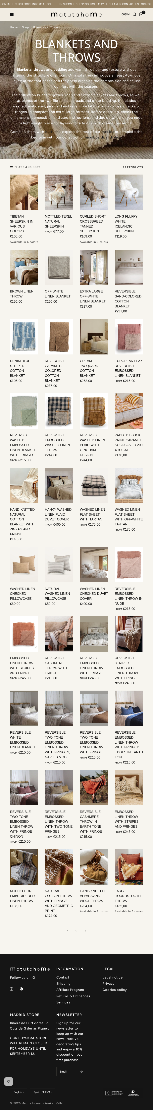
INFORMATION (70, 969)
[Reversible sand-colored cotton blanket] (129, 267)
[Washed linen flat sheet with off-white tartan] (129, 485)
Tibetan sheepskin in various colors (21, 224)
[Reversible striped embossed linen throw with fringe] (129, 634)
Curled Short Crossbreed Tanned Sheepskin (93, 224)
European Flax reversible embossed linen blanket (128, 368)
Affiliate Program (70, 990)
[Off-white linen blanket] (59, 267)
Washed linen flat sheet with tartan (92, 514)
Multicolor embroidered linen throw (22, 896)
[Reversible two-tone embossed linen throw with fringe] (94, 708)
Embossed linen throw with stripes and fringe (22, 665)
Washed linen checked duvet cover (94, 594)
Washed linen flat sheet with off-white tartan (129, 517)
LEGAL (108, 969)
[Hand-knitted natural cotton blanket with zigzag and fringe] (24, 485)
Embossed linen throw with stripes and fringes (126, 819)
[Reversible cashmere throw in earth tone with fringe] (94, 787)
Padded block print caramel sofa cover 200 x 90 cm (128, 442)
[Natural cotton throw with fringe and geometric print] (59, 867)
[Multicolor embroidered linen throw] (24, 867)
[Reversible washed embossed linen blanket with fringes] (24, 411)
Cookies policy (115, 990)
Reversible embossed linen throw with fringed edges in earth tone (129, 745)
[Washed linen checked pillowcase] (24, 564)
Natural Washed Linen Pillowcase (57, 594)
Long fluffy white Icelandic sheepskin (126, 224)
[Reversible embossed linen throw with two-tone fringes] (59, 787)
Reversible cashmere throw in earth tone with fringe (91, 821)
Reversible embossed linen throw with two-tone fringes (59, 821)
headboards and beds (103, 137)
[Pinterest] (24, 988)
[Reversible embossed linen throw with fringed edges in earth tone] (129, 708)
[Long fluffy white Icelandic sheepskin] (129, 192)
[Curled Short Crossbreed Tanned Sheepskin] (94, 192)
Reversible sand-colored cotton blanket (128, 299)
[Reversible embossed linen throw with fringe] (94, 634)
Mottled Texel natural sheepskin (58, 221)
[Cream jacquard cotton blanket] (94, 336)
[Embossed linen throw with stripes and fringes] (129, 787)
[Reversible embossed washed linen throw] (59, 411)
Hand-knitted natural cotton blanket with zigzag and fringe (22, 522)
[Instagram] (14, 989)
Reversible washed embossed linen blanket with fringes (23, 445)
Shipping (63, 983)
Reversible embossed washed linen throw (57, 442)
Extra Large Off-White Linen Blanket (93, 296)
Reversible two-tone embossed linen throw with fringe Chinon (21, 824)
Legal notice (113, 977)
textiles (107, 132)
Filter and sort (27, 167)
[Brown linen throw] (24, 267)
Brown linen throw (21, 294)
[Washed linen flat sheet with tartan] (94, 485)
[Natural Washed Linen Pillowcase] (59, 564)
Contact (62, 977)
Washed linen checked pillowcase (22, 594)
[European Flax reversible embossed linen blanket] (129, 336)
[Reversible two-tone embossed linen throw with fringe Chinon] (24, 787)
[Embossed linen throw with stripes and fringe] (24, 634)
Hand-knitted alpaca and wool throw (92, 896)
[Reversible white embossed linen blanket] (24, 708)
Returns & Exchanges (73, 996)
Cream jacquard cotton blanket (89, 368)
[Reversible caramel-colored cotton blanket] (59, 336)
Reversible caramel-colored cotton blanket (55, 370)
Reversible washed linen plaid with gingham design (92, 445)
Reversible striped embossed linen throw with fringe (126, 668)
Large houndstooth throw (128, 896)
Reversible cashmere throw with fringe (56, 665)
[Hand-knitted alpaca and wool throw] (94, 867)
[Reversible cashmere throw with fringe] (59, 634)
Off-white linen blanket (58, 294)
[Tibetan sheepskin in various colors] (24, 192)
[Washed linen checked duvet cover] (94, 564)
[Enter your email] (81, 1071)
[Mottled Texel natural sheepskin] (59, 192)
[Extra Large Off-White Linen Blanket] (94, 267)
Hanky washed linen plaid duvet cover (58, 514)
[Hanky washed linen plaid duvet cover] (59, 485)
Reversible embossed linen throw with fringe (91, 665)
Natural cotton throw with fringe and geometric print (59, 901)
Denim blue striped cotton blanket (20, 368)
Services (63, 1002)
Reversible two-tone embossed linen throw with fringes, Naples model (58, 745)
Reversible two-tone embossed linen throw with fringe (91, 742)
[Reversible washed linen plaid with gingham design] (94, 411)
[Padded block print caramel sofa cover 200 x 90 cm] (129, 411)
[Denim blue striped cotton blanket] (24, 336)
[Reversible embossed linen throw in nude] (129, 564)
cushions (52, 132)
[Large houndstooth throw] (129, 867)
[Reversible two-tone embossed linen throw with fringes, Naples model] (59, 708)
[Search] (134, 14)
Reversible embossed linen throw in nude (128, 596)
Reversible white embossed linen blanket (23, 740)
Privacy (109, 983)
